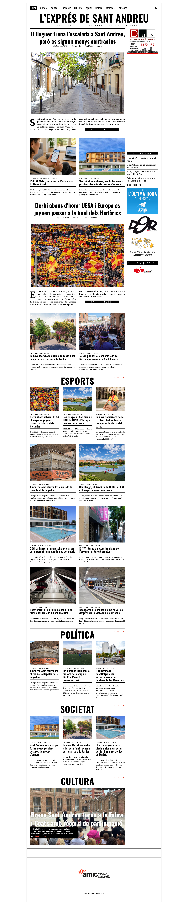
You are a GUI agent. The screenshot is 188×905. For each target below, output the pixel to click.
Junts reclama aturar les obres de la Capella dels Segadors (51, 488)
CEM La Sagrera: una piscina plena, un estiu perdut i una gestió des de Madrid (52, 550)
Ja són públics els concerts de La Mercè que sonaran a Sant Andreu (98, 357)
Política (46, 484)
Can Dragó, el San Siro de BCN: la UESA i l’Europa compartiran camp (77, 420)
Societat (97, 178)
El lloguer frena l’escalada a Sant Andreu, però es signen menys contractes (77, 37)
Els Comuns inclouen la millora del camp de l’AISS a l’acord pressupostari (76, 675)
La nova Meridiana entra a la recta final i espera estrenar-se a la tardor (52, 357)
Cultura (95, 353)
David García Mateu (93, 46)
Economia (76, 46)
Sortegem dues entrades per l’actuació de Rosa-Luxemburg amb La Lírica (141, 179)
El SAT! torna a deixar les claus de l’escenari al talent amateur (99, 550)
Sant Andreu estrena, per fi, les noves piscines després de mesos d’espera (101, 182)
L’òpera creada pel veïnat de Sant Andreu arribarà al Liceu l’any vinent (74, 816)
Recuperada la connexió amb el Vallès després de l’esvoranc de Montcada (101, 611)
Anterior (106, 789)
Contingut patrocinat (51, 178)
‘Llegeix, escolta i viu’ (134, 184)
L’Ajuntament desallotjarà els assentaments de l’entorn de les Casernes (110, 675)
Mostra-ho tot (118, 377)
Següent (117, 789)
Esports (76, 217)
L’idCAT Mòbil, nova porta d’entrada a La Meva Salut (51, 182)
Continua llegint (64, 836)
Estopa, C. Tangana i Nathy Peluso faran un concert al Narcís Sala (141, 172)
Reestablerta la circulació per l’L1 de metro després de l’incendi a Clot (51, 611)
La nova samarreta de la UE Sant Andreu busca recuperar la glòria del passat (109, 421)
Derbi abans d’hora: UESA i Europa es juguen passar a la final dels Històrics (77, 209)
